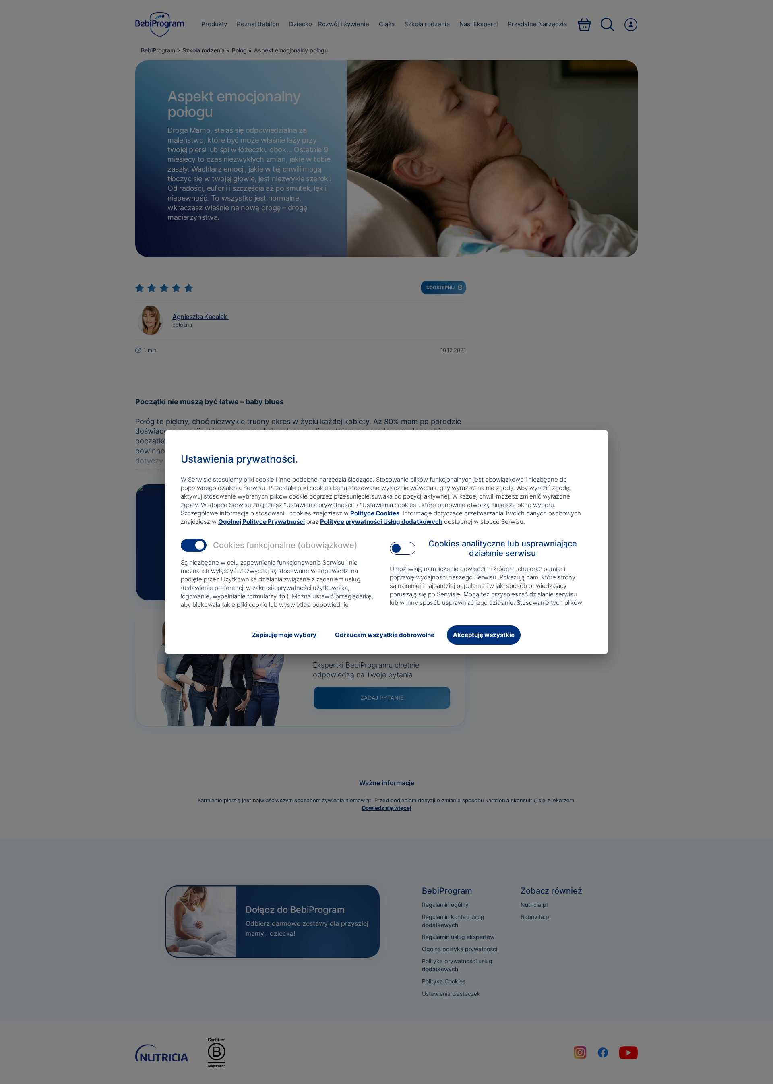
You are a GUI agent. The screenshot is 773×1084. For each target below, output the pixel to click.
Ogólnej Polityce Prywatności (261, 521)
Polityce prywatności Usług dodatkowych (381, 521)
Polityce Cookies (374, 513)
